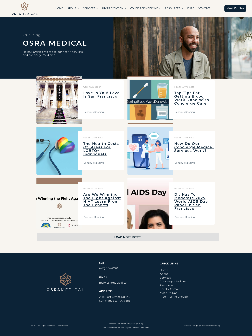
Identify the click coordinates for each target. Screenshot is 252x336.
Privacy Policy (137, 324)
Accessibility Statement (119, 324)
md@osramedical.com (114, 282)
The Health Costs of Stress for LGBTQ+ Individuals (101, 148)
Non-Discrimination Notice (115, 328)
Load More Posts (127, 237)
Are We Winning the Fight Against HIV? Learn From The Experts (102, 199)
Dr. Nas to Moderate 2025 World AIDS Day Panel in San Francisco (191, 201)
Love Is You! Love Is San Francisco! (101, 94)
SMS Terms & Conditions (138, 328)
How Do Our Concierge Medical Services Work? (194, 147)
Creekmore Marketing (210, 325)
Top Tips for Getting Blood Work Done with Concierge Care (191, 98)
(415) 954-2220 (108, 268)
